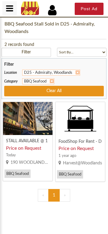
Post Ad (89, 8)
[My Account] (55, 10)
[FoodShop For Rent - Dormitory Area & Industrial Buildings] (80, 119)
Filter (26, 52)
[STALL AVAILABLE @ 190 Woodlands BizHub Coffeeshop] (27, 118)
